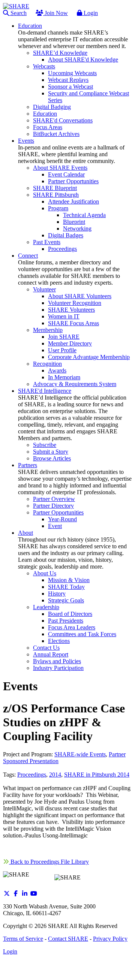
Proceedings (31, 774)
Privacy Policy (110, 938)
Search (18, 13)
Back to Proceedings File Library (49, 861)
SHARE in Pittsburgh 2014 (96, 774)
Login (90, 13)
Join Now (55, 13)
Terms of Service (23, 938)
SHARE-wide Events (80, 754)
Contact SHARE (68, 938)
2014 (55, 774)
